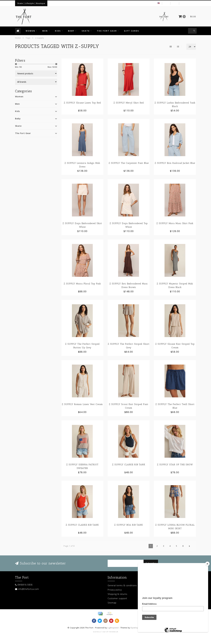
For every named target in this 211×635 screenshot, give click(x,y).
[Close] (207, 564)
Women (30, 31)
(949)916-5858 (25, 584)
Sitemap (112, 602)
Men (45, 31)
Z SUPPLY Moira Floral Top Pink (82, 283)
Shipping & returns (117, 594)
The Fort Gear (107, 31)
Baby (71, 31)
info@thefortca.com (28, 589)
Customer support (117, 598)
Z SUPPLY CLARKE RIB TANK (128, 464)
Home (18, 38)
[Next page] (189, 546)
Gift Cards (131, 31)
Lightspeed (113, 628)
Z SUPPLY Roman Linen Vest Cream (82, 404)
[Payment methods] (100, 613)
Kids (58, 31)
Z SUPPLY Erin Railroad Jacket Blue (175, 163)
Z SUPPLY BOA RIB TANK (128, 524)
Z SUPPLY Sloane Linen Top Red (82, 102)
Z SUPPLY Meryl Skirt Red (129, 102)
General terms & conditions (122, 585)
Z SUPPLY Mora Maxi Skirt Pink (174, 223)
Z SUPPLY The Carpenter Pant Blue (129, 163)
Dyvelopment (137, 628)
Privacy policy (115, 589)
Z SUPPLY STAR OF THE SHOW (175, 464)
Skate (86, 31)
